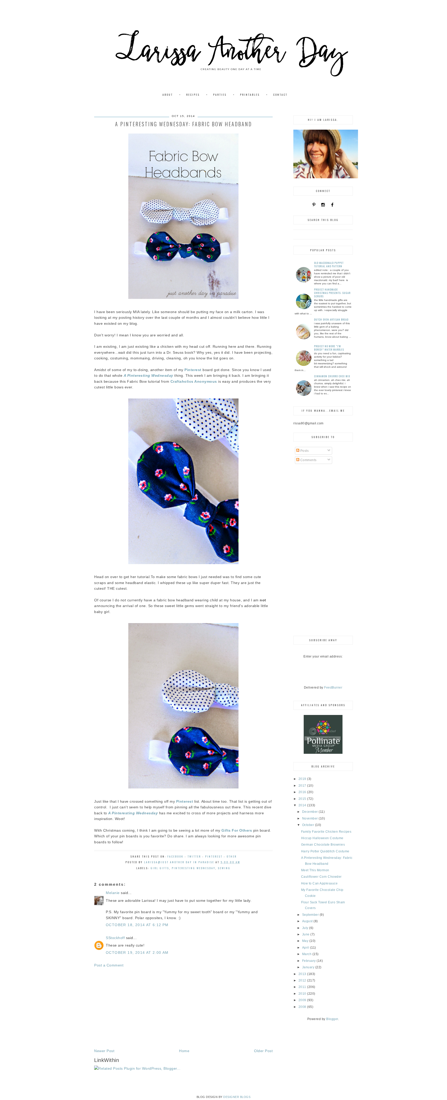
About (167, 95)
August (308, 921)
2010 (303, 993)
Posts (304, 451)
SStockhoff (115, 938)
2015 (303, 799)
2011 (303, 987)
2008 (303, 1007)
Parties (220, 95)
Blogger (332, 1019)
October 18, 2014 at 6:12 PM (137, 925)
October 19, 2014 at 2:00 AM (137, 952)
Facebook (175, 856)
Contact (280, 95)
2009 (303, 1000)
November (310, 818)
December (310, 812)
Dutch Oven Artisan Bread (331, 319)
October (308, 825)
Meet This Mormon (315, 870)
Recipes (193, 95)
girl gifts (160, 868)
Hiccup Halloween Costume (322, 838)
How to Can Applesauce (319, 883)
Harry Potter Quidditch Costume (325, 851)
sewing (224, 868)
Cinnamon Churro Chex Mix (332, 376)
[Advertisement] (183, 1008)
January (308, 967)
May (305, 941)
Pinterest (213, 856)
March (307, 954)
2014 (303, 805)
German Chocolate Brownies (323, 844)
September (311, 915)
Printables (250, 95)
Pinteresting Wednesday (193, 868)
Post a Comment (108, 965)
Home (184, 1051)
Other (232, 856)
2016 (303, 792)
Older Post (263, 1051)
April (306, 947)
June (306, 934)
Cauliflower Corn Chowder (321, 876)
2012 (303, 980)
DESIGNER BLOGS (236, 1096)
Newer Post (104, 1051)
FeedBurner (333, 687)
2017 (303, 785)
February (309, 961)
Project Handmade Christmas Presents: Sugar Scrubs (332, 292)
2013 (303, 974)
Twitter (194, 856)
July (305, 928)
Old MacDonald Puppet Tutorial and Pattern (329, 264)
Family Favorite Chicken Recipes (326, 831)
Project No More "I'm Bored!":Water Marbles (329, 347)
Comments (308, 460)
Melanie (113, 893)
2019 (303, 779)
